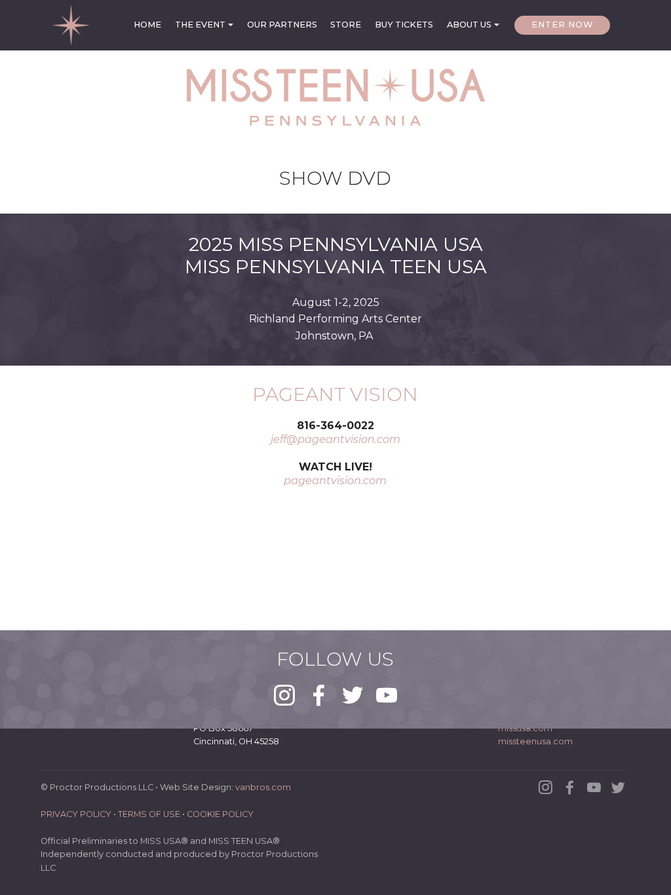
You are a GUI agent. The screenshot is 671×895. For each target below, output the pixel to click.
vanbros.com (263, 787)
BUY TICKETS (404, 24)
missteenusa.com (535, 741)
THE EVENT (200, 24)
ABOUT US (469, 24)
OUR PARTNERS (282, 24)
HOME (147, 24)
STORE (345, 24)
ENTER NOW (562, 24)
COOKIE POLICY (220, 814)
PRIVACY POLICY (76, 814)
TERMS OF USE (149, 814)
